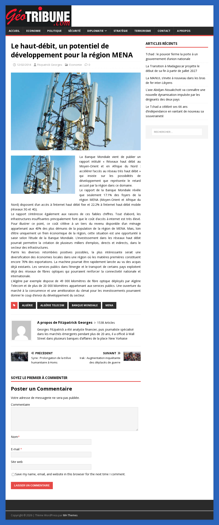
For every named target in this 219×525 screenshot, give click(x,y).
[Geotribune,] (38, 24)
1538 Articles (106, 323)
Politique (54, 31)
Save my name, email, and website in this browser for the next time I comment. (70, 474)
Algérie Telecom (52, 305)
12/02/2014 (24, 65)
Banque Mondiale (85, 305)
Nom (14, 437)
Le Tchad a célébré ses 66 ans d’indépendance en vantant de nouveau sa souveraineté (175, 111)
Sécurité (74, 31)
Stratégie (121, 31)
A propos (183, 31)
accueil (14, 31)
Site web (17, 462)
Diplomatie (95, 31)
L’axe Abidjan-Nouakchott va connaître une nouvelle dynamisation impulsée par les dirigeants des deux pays (175, 94)
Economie (33, 31)
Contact (164, 31)
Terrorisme (142, 31)
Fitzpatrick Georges (49, 65)
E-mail (15, 449)
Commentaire (20, 404)
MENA (109, 305)
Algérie (27, 305)
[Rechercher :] (177, 132)
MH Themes (70, 515)
